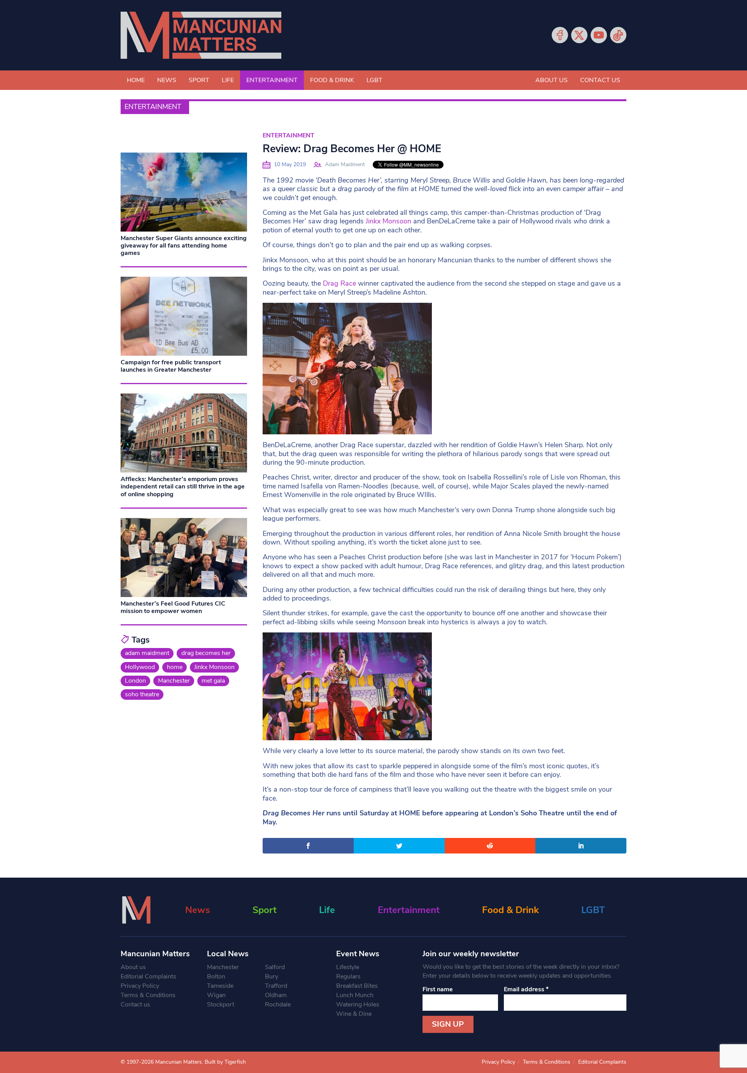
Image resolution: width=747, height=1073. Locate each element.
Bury (271, 976)
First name (438, 989)
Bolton (216, 976)
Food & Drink (332, 80)
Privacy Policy (140, 986)
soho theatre (142, 694)
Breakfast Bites (357, 986)
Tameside (220, 986)
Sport (199, 80)
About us (551, 80)
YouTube (599, 35)
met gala (213, 680)
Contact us (600, 80)
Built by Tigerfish (225, 1062)
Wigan (216, 995)
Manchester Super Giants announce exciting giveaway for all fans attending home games (184, 245)
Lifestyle (347, 967)
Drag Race (339, 283)
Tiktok (618, 35)
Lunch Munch (355, 995)
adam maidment (147, 653)
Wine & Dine (354, 1014)
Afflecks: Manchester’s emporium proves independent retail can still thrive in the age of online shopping (183, 486)
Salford (275, 967)
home (174, 667)
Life (228, 80)
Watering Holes (357, 1004)
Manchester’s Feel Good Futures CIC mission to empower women (173, 607)
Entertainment (272, 80)
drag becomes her (206, 653)
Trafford (276, 986)
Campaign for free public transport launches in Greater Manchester (171, 366)
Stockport (220, 1004)
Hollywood (140, 667)
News (166, 80)
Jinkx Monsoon (388, 221)
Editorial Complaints (148, 976)
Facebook (560, 35)
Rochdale (278, 1004)
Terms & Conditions (148, 995)
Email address (526, 989)
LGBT (374, 80)
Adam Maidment (345, 164)
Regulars (348, 976)
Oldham (276, 995)
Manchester (174, 680)
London (135, 680)
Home (136, 80)
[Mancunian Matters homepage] (201, 35)
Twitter (579, 35)
